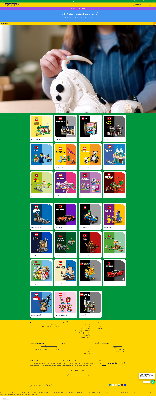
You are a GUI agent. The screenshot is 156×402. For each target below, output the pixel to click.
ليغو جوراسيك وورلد (85, 255)
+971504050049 (83, 337)
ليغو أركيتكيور (59, 139)
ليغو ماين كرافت (108, 255)
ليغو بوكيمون (83, 284)
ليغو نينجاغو (107, 196)
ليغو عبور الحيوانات (35, 139)
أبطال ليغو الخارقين (36, 315)
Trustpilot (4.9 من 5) (117, 346)
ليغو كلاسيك (58, 167)
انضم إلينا (100, 330)
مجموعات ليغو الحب (60, 315)
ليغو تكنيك (58, 227)
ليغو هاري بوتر (34, 255)
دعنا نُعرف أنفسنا (101, 325)
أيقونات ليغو (83, 315)
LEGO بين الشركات (102, 328)
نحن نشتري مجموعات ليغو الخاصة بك (49, 346)
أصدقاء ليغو (58, 196)
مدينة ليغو (33, 167)
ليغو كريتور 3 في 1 (84, 167)
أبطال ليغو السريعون (109, 284)
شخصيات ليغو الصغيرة (36, 284)
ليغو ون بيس (59, 284)
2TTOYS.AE (87, 325)
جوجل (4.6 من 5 (118, 351)
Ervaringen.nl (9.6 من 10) (116, 347)
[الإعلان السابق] (2, 1)
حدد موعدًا (44, 326)
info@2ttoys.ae (86, 335)
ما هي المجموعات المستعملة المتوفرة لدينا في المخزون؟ (45, 349)
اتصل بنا (55, 325)
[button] (2, 4)
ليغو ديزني (106, 167)
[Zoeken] (154, 23)
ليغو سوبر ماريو (83, 227)
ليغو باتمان (106, 139)
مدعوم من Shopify (49, 390)
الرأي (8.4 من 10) (118, 349)
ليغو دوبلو (33, 196)
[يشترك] (88, 374)
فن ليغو (82, 139)
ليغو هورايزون (59, 255)
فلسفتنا (99, 326)
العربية (136, 0)
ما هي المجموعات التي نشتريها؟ (50, 347)
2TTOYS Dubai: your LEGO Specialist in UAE (39, 390)
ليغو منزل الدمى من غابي (86, 196)
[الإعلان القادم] (153, 1)
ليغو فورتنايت (107, 227)
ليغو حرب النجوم (35, 227)
